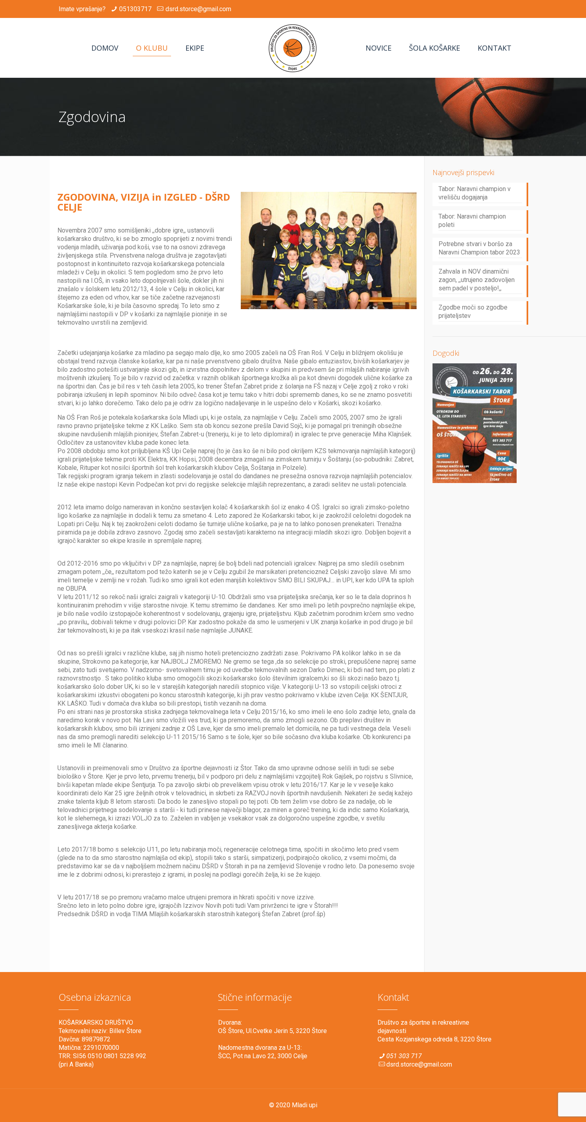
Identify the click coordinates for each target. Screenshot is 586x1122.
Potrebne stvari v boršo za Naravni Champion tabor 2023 (479, 248)
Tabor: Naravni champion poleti (472, 221)
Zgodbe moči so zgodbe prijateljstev (473, 311)
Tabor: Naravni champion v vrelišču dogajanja (475, 193)
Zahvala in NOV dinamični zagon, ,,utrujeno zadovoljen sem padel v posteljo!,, (477, 280)
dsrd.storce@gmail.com (198, 9)
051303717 (135, 9)
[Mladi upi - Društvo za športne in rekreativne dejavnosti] (293, 48)
